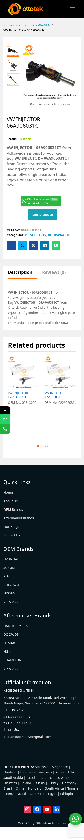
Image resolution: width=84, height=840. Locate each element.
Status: (12, 139)
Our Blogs (11, 526)
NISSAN (9, 593)
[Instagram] (27, 809)
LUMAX (9, 643)
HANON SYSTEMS (16, 626)
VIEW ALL (10, 601)
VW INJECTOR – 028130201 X (19, 395)
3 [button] (46, 446)
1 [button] (38, 446)
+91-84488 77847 (17, 722)
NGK (6, 651)
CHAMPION (12, 660)
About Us (10, 501)
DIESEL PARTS (35, 235)
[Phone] (5, 429)
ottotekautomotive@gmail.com (27, 736)
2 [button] (42, 446)
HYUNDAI (10, 559)
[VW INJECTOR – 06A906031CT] (11, 245)
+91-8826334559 (17, 717)
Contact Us (11, 535)
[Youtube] (47, 809)
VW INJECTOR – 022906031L (55, 395)
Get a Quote (42, 214)
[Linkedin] (57, 809)
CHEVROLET (12, 584)
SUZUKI (9, 567)
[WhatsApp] (5, 419)
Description (20, 272)
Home (8, 492)
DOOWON (11, 634)
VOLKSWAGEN (59, 235)
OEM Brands (13, 509)
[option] (24, 396)
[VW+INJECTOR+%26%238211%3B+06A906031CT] (22, 245)
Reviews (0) (54, 272)
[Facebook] (37, 809)
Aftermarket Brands (18, 518)
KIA (6, 576)
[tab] (22, 274)
